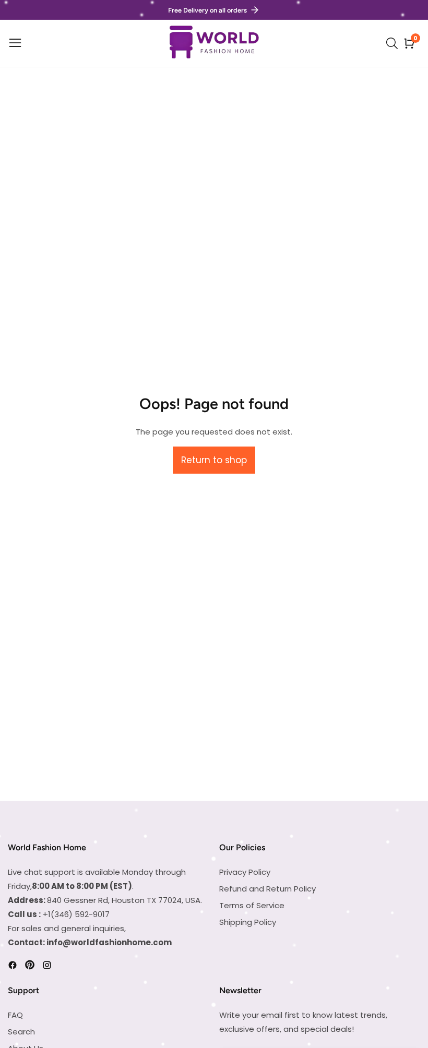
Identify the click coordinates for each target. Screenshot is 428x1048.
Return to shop (214, 460)
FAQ (15, 1014)
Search (21, 1031)
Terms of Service (251, 905)
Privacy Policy (244, 871)
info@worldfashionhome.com (109, 942)
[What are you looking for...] (393, 43)
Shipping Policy (247, 922)
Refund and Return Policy (267, 888)
